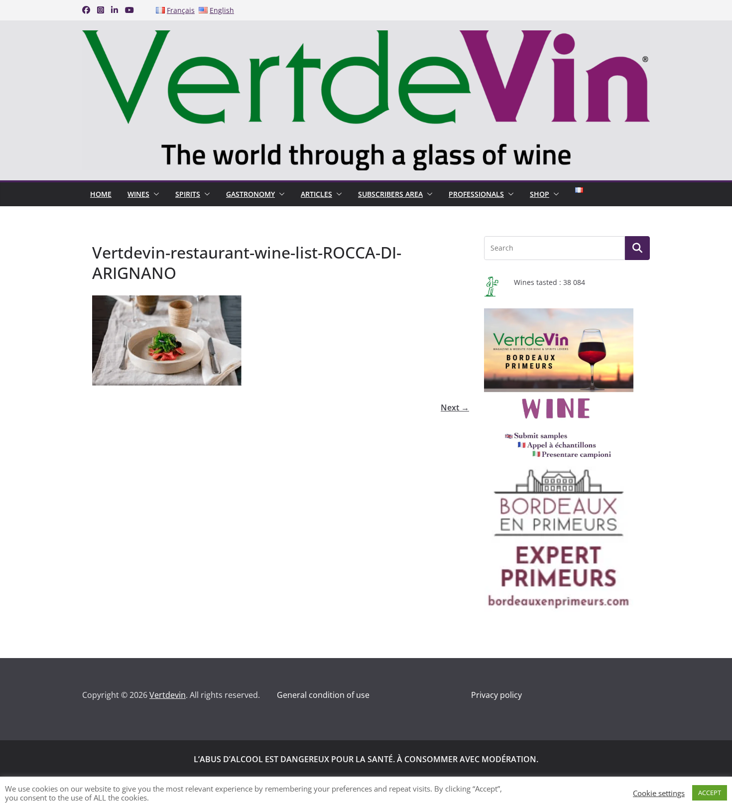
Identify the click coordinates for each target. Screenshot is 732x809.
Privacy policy (496, 694)
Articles (316, 194)
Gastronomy (250, 194)
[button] (154, 194)
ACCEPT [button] (709, 792)
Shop (539, 194)
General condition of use (323, 694)
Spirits (187, 194)
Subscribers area (390, 194)
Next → (455, 407)
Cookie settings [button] (659, 793)
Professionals (476, 194)
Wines (138, 194)
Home (101, 194)
